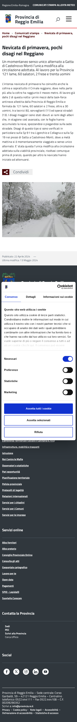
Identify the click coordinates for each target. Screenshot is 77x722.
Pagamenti (8, 586)
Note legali (36, 710)
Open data (7, 579)
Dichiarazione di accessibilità (17, 713)
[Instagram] (26, 672)
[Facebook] (7, 672)
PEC (7, 629)
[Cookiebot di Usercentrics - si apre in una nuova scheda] (57, 286)
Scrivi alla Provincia (15, 633)
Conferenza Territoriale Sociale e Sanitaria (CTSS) (28, 441)
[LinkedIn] (36, 672)
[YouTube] (45, 672)
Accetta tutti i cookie (38, 408)
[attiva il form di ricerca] (58, 19)
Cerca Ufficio (11, 636)
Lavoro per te (9, 573)
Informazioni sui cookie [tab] (58, 296)
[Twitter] (16, 672)
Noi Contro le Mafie (12, 459)
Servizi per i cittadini (13, 502)
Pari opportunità (11, 471)
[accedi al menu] (69, 19)
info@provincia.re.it (22, 706)
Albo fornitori (9, 542)
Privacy (6, 710)
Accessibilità (51, 710)
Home (6, 33)
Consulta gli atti (10, 561)
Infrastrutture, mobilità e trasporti (20, 447)
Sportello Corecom (12, 598)
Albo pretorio (9, 548)
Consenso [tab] (11, 296)
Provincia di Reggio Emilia (29, 19)
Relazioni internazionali (15, 496)
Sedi (7, 626)
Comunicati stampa (27, 33)
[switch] (68, 370)
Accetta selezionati (38, 420)
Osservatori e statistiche (15, 465)
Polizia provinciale (12, 484)
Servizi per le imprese (14, 515)
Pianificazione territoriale (16, 478)
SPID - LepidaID (10, 592)
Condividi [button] (21, 172)
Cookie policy (20, 710)
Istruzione (7, 453)
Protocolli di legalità (13, 490)
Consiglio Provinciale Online (17, 555)
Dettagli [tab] (31, 296)
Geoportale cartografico (14, 567)
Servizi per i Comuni (13, 508)
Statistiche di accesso (46, 713)
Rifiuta (38, 432)
